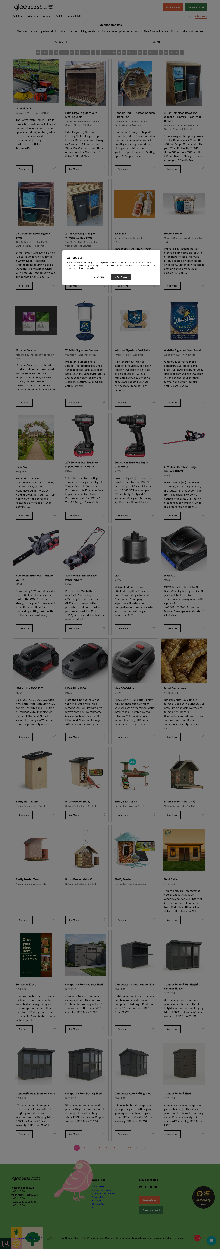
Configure (99, 277)
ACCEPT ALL (121, 277)
